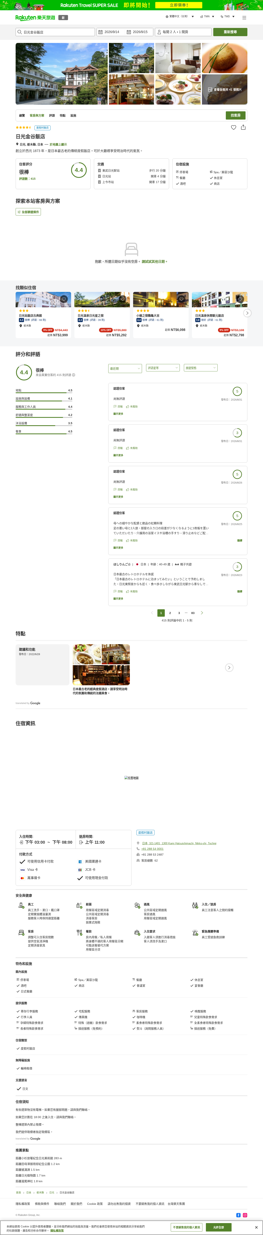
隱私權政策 (57, 1230)
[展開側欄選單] (244, 17)
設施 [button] (73, 115)
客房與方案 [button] (37, 115)
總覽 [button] (22, 115)
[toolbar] (125, 32)
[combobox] (55, 32)
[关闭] (256, 1227)
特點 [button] (63, 115)
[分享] (243, 127)
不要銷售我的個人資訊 (150, 1203)
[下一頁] (247, 313)
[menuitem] (180, 16)
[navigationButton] (152, 613)
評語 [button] (52, 115)
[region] (131, 1227)
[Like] (233, 127)
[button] (35, 17)
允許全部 (218, 1227)
